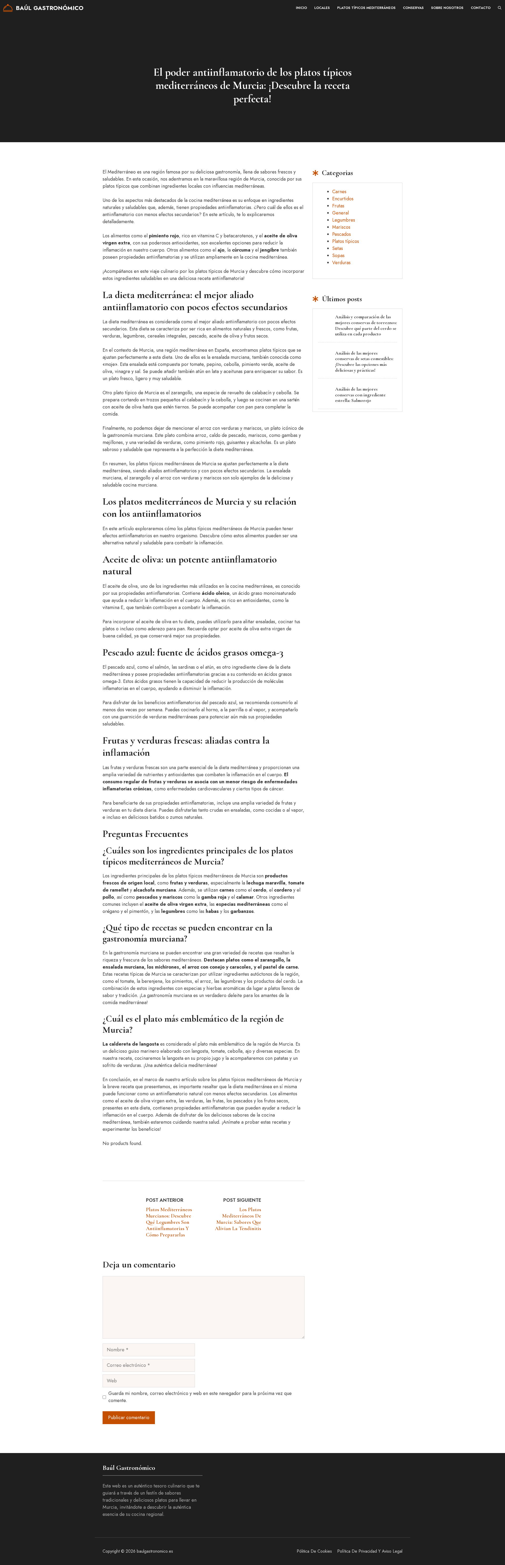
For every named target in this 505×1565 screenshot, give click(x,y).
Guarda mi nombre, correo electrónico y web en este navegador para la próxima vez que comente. (200, 1397)
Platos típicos (345, 241)
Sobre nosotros (447, 7)
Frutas (338, 205)
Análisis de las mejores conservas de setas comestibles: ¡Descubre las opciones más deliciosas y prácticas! (364, 361)
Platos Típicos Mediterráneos (366, 7)
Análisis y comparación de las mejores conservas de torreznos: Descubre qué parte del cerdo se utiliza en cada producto (366, 325)
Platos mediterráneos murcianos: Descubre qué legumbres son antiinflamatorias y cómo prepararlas (169, 1222)
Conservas (413, 7)
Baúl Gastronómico (49, 8)
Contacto (481, 7)
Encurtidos (343, 198)
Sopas (338, 255)
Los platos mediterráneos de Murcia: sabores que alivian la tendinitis (238, 1219)
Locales (322, 7)
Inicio (301, 7)
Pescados (341, 234)
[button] (499, 8)
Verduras (341, 262)
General (340, 212)
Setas (337, 248)
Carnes (339, 191)
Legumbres (343, 220)
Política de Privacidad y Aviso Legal (369, 1551)
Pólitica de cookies (314, 1551)
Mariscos (341, 227)
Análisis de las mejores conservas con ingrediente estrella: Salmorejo (360, 394)
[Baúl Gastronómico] (8, 8)
